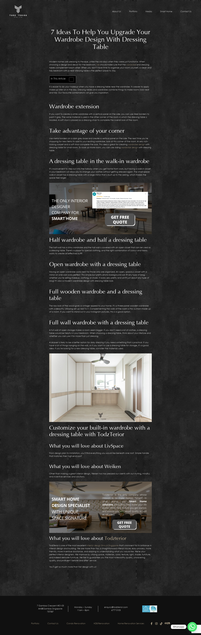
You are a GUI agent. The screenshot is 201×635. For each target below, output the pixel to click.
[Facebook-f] (151, 623)
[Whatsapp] (192, 627)
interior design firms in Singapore (103, 546)
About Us (116, 12)
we (98, 65)
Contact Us (185, 12)
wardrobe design (136, 145)
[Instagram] (156, 623)
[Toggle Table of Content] (70, 79)
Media (148, 12)
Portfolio (133, 12)
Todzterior (115, 538)
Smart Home (166, 12)
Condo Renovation (76, 624)
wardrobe (131, 65)
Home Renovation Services (131, 624)
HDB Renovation (102, 624)
